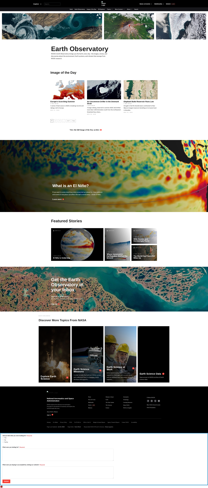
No (5, 440)
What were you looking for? (13, 447)
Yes (5, 438)
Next (73, 121)
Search (136, 9)
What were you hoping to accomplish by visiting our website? (23, 465)
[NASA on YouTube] (159, 401)
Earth (71, 9)
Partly (6, 442)
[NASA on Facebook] (148, 401)
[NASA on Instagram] (151, 401)
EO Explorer (101, 9)
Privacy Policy (79, 298)
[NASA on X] (155, 401)
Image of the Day (91, 9)
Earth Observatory (80, 9)
